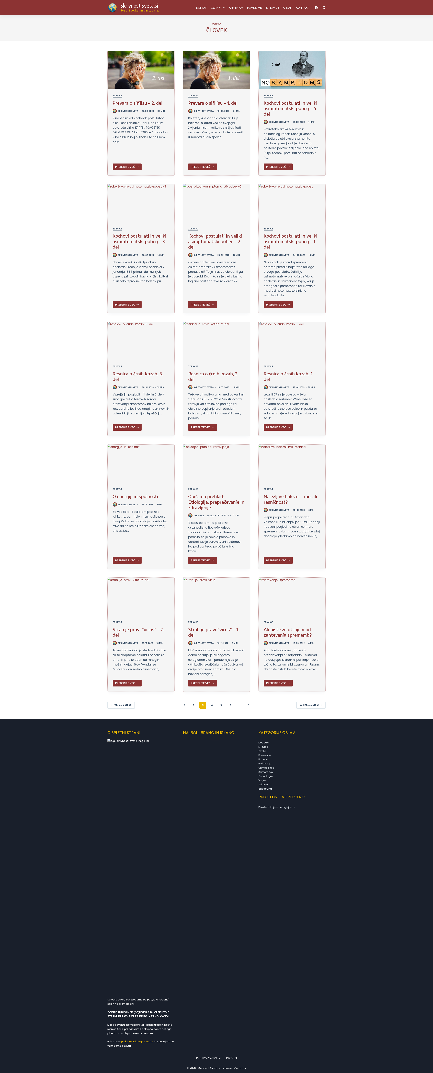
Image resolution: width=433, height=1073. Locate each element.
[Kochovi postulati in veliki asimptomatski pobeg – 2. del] (216, 203)
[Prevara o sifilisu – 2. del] (141, 70)
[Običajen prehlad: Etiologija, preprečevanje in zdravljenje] (216, 463)
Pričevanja (264, 763)
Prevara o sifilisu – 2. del (137, 103)
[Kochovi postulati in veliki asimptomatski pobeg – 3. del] (141, 203)
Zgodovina (265, 788)
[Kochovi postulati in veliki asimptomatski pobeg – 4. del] (292, 70)
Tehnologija (265, 776)
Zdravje (117, 95)
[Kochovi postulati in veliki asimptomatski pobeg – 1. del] (292, 203)
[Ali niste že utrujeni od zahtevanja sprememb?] (292, 596)
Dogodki (263, 742)
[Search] (324, 7)
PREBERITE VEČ (126, 167)
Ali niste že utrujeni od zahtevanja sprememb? (288, 632)
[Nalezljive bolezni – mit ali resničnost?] (292, 463)
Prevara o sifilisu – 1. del (212, 103)
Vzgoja (262, 780)
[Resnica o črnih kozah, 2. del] (216, 340)
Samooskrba (266, 767)
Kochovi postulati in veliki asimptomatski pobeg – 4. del (290, 108)
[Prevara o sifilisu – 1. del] (216, 70)
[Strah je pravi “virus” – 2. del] (141, 596)
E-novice (272, 7)
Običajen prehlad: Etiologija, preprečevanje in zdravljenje (216, 502)
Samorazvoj (265, 772)
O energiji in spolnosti (135, 496)
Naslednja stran (310, 705)
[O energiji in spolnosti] (141, 463)
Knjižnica (236, 7)
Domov (201, 7)
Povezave (254, 7)
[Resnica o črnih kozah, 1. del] (292, 340)
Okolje (262, 751)
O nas (287, 7)
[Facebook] (316, 7)
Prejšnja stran (122, 705)
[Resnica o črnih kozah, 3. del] (141, 340)
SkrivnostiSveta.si (139, 5)
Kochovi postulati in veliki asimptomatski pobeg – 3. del (139, 241)
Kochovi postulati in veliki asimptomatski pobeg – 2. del (215, 241)
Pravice (268, 622)
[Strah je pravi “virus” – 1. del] (216, 596)
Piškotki (231, 1057)
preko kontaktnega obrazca (137, 1041)
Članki (216, 7)
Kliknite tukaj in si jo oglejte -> (276, 807)
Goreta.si (240, 1068)
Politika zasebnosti (209, 1057)
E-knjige (263, 747)
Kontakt (302, 7)
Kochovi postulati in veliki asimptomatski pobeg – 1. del (290, 241)
